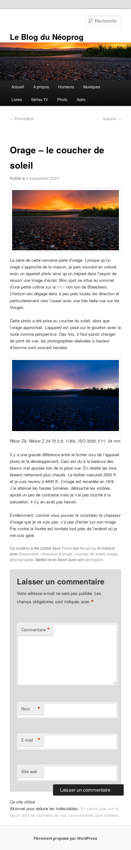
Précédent (21, 118)
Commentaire (35, 630)
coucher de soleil (89, 554)
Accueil (17, 86)
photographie (22, 559)
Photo (62, 99)
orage (112, 554)
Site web (29, 771)
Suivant (112, 118)
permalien (94, 559)
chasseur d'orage (56, 554)
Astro (81, 99)
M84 (61, 287)
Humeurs (66, 86)
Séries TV (39, 99)
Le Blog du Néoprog (47, 36)
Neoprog (87, 548)
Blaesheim (28, 554)
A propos (41, 86)
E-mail (30, 740)
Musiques (91, 86)
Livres (16, 99)
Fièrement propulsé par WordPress (65, 838)
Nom (30, 709)
